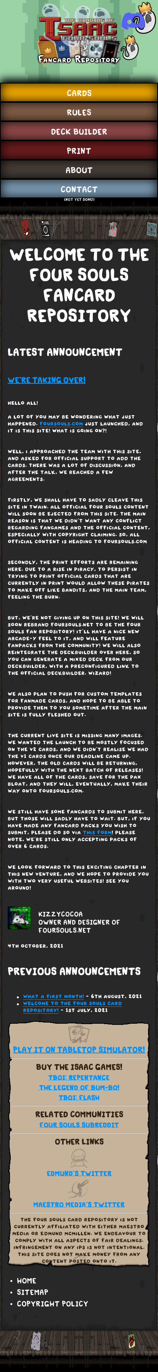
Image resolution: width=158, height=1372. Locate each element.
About (79, 170)
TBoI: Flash (79, 1097)
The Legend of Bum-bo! (79, 1087)
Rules (79, 112)
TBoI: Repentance (79, 1077)
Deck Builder (79, 131)
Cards (79, 93)
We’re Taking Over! (47, 380)
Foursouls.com (61, 424)
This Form (97, 833)
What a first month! (53, 997)
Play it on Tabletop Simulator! (79, 1049)
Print (79, 150)
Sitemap (32, 1292)
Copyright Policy (52, 1304)
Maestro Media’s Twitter (79, 1204)
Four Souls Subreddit (79, 1125)
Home (26, 1281)
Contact (79, 189)
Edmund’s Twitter (79, 1173)
